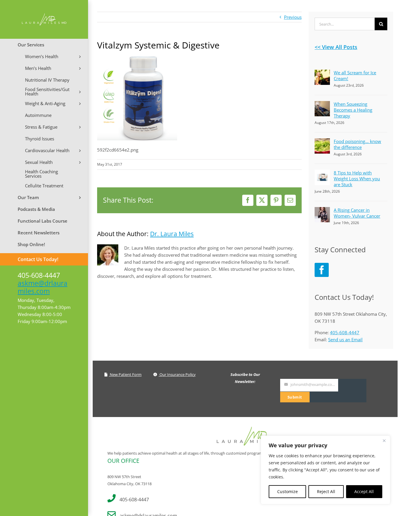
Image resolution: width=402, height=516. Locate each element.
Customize (287, 491)
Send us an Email (345, 339)
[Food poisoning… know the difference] (322, 142)
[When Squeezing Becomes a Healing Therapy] (322, 104)
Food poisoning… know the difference (357, 144)
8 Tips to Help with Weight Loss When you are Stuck (357, 178)
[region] (325, 470)
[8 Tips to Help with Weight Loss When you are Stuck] (322, 173)
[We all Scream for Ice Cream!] (322, 73)
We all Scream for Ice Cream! (355, 75)
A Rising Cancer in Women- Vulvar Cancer (357, 213)
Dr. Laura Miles (172, 234)
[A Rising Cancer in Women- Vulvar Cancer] (322, 211)
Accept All (364, 491)
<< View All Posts (336, 47)
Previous (293, 17)
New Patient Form (125, 374)
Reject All (326, 491)
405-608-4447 (344, 332)
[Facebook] (322, 270)
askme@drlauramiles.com (42, 287)
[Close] (384, 440)
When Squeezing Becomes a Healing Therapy (353, 110)
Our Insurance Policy (177, 374)
